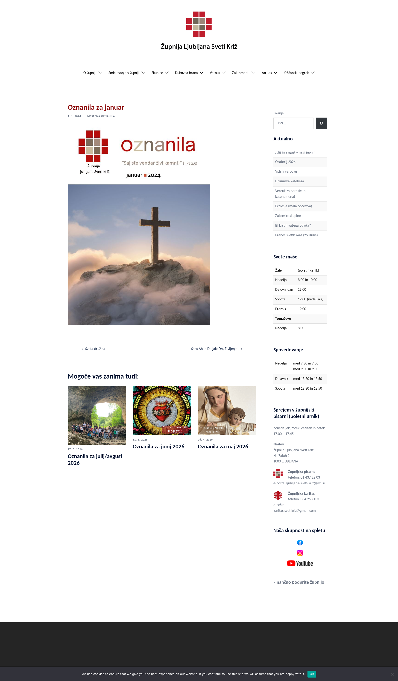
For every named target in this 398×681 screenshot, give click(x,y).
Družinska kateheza (289, 181)
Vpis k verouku (286, 172)
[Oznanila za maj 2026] (227, 410)
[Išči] (321, 123)
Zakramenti (240, 73)
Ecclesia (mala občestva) (293, 206)
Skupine (157, 73)
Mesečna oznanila (101, 116)
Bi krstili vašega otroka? (293, 226)
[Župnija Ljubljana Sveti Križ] (199, 33)
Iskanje (278, 113)
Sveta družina (95, 349)
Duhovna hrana (186, 73)
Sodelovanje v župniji (124, 73)
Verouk (215, 73)
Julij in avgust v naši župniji (295, 152)
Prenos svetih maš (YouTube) (296, 235)
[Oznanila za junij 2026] (162, 410)
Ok (312, 674)
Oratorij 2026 (285, 162)
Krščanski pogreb (296, 73)
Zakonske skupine (288, 216)
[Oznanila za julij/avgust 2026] (97, 415)
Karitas (266, 73)
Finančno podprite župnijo (298, 582)
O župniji (90, 73)
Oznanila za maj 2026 (223, 447)
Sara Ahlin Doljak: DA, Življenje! (215, 349)
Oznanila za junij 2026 (158, 447)
